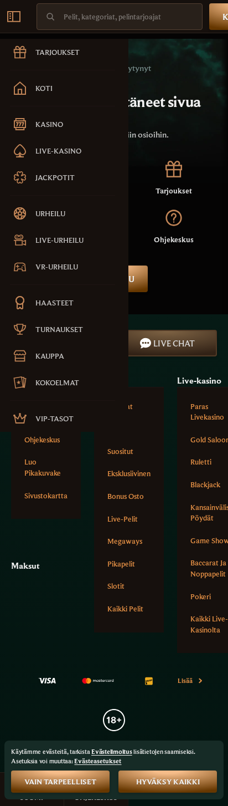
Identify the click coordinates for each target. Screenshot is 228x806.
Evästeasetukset (97, 761)
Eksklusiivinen (129, 473)
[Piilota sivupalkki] (14, 16)
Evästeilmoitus (111, 751)
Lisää (185, 680)
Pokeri (200, 596)
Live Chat (174, 343)
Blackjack (205, 484)
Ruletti (200, 462)
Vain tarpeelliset (60, 782)
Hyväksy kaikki (168, 782)
